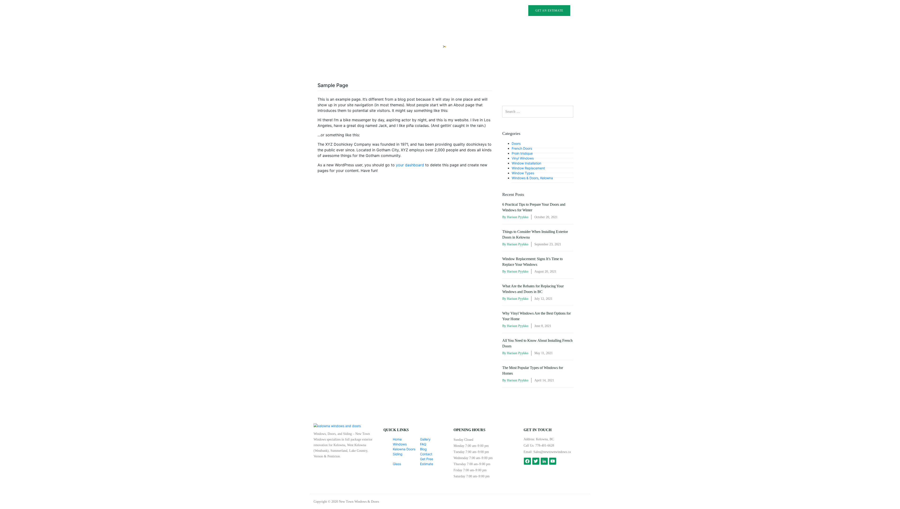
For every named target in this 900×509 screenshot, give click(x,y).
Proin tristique (522, 153)
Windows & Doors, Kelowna (532, 178)
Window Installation (526, 163)
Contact (500, 11)
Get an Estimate (549, 10)
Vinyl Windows (523, 158)
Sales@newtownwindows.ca (552, 452)
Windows (385, 11)
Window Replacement (528, 168)
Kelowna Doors (404, 449)
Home (397, 439)
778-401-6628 (544, 445)
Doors (516, 143)
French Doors (522, 148)
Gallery (459, 11)
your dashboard (410, 165)
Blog (484, 11)
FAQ (473, 11)
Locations (386, 25)
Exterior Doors (415, 11)
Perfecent (580, 501)
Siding (397, 454)
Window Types (523, 173)
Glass (442, 11)
